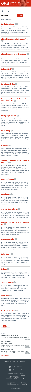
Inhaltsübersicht (12, 363)
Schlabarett (5, 194)
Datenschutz (15, 361)
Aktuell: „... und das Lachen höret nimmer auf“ (15, 162)
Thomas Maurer (7, 282)
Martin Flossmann (8, 310)
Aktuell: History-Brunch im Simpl (13, 54)
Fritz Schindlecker (8, 84)
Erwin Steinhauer (8, 24)
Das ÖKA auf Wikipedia (16, 366)
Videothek (5, 295)
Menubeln (5, 146)
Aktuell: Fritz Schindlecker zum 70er (14, 39)
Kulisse (4, 269)
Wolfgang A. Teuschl (8, 116)
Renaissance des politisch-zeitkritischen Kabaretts (14, 100)
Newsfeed (23, 361)
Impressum (6, 361)
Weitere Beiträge (5, 355)
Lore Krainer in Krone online (10, 335)
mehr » (27, 339)
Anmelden (21, 363)
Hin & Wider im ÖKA (6, 341)
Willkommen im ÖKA (7, 349)
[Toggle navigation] (28, 3)
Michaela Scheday (7, 239)
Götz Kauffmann (7, 179)
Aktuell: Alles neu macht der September (15, 223)
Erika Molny (5, 131)
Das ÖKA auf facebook (16, 369)
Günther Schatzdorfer (9, 209)
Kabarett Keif (6, 69)
